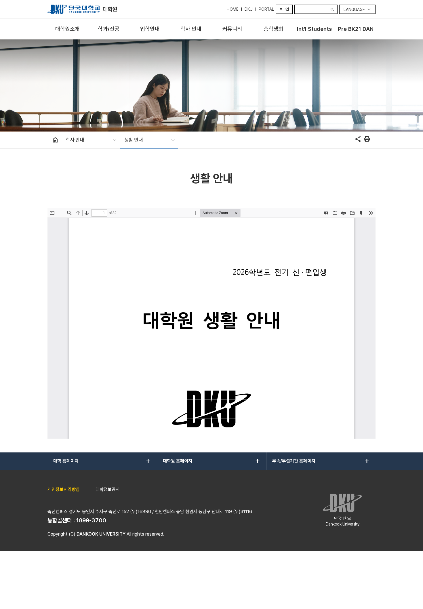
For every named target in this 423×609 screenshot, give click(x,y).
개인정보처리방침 (63, 489)
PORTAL (266, 9)
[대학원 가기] (73, 9)
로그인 (284, 9)
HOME (233, 9)
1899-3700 (91, 520)
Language (354, 9)
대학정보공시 (108, 489)
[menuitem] (67, 29)
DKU (249, 9)
